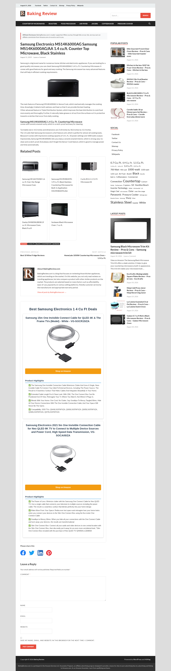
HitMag (147, 659)
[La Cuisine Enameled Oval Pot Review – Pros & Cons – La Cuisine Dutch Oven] (118, 302)
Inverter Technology (119, 188)
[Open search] (149, 23)
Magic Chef (115, 191)
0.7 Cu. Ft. (116, 162)
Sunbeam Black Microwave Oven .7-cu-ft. (62, 223)
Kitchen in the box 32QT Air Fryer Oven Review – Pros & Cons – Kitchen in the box (138, 67)
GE (132, 185)
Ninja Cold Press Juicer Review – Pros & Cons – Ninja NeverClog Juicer (136, 290)
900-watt (123, 170)
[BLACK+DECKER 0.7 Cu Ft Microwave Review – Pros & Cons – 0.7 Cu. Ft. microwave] (118, 93)
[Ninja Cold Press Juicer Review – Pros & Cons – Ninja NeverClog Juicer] (118, 288)
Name (22, 605)
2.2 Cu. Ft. (137, 166)
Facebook (38, 5)
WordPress (137, 659)
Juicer (130, 188)
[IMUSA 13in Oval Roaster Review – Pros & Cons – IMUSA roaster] (118, 79)
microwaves (123, 191)
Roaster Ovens (115, 198)
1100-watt (145, 170)
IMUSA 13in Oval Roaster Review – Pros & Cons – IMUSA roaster (137, 81)
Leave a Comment (40, 57)
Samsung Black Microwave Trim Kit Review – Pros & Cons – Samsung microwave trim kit (130, 249)
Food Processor (68, 24)
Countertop (46, 244)
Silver (134, 198)
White (142, 202)
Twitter (45, 5)
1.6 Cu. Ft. (128, 166)
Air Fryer (83, 24)
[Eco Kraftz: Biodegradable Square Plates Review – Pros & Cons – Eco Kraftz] (118, 274)
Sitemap (61, 5)
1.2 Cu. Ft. (114, 166)
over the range (140, 191)
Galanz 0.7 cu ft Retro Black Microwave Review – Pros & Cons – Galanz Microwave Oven (138, 319)
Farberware (118, 185)
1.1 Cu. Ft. (138, 162)
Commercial (133, 177)
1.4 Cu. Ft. (31, 244)
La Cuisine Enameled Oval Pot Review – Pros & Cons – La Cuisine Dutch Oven (138, 304)
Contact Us (53, 5)
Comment (25, 574)
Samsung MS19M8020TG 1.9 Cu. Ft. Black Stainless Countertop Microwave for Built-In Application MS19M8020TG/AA (62, 185)
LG (142, 188)
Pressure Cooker (125, 24)
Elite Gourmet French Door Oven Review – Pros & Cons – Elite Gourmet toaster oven (138, 52)
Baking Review (42, 13)
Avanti (129, 174)
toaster (135, 203)
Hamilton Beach (142, 185)
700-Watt (115, 169)
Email (23, 616)
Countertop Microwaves (33, 24)
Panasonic (116, 194)
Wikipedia (80, 5)
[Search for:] (131, 15)
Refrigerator (143, 195)
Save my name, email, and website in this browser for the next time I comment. (57, 640)
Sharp (128, 198)
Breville (142, 174)
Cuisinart (144, 182)
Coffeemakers (121, 177)
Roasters (53, 24)
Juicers (94, 24)
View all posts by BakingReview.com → (51, 292)
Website (24, 627)
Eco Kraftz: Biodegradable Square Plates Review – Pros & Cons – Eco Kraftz (138, 276)
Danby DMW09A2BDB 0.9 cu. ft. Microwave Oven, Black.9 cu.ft (33, 225)
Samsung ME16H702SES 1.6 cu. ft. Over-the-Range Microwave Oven (33, 182)
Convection (116, 181)
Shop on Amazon (63, 371)
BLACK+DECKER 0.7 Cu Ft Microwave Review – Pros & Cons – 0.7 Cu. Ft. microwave (138, 96)
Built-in (113, 177)
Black (38, 244)
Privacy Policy (70, 5)
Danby (112, 185)
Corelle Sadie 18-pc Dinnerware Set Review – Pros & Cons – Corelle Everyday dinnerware (137, 113)
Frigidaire (126, 185)
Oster (131, 191)
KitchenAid (136, 188)
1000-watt (134, 169)
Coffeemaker (108, 24)
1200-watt (114, 174)
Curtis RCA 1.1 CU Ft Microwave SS (89, 180)
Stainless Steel (121, 202)
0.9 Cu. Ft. (127, 162)
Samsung (56, 244)
